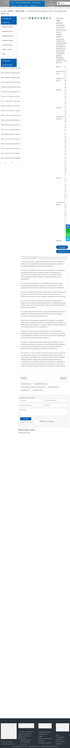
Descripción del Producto (29, 258)
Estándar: (59, 107)
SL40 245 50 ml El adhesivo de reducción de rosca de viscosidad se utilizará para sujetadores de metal (11, 92)
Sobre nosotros (60, 741)
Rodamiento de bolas (8, 27)
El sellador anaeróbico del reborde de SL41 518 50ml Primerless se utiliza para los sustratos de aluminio (11, 87)
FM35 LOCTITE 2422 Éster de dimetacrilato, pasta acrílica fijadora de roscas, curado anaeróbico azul (11, 139)
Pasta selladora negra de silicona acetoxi (33, 387)
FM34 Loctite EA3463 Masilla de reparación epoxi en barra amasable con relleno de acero (11, 144)
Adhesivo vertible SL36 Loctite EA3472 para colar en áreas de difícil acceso (11, 106)
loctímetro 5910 (37, 390)
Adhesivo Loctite (7, 49)
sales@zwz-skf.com (24, 740)
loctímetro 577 (25, 390)
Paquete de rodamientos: (60, 118)
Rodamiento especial (8, 40)
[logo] (9, 731)
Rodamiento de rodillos (9, 31)
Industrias (59, 744)
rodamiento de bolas (44, 732)
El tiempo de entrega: (60, 203)
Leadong (55, 746)
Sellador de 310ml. (53, 387)
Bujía (3, 54)
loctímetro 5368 (26, 384)
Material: (58, 90)
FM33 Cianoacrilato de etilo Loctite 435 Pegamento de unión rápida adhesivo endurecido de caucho (11, 148)
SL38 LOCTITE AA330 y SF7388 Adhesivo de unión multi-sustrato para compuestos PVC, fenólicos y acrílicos (11, 96)
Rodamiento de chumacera (9, 36)
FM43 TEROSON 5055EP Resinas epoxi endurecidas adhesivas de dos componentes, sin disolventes (11, 82)
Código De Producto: (60, 80)
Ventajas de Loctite (24, 432)
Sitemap (43, 746)
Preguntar (62, 247)
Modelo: (58, 67)
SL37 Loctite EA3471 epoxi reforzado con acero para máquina (11, 101)
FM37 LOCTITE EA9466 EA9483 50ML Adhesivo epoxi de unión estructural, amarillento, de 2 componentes (11, 129)
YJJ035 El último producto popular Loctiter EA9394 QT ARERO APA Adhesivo (11, 158)
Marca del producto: (60, 73)
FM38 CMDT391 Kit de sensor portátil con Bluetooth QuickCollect (11, 125)
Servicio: (58, 178)
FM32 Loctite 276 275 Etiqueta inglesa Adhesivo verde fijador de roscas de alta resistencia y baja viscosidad (11, 153)
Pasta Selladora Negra (40, 384)
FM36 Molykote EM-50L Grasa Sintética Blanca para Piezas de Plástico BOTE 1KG (11, 134)
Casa (57, 735)
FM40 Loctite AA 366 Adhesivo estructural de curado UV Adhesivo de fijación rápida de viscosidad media (11, 120)
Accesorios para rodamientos (9, 45)
